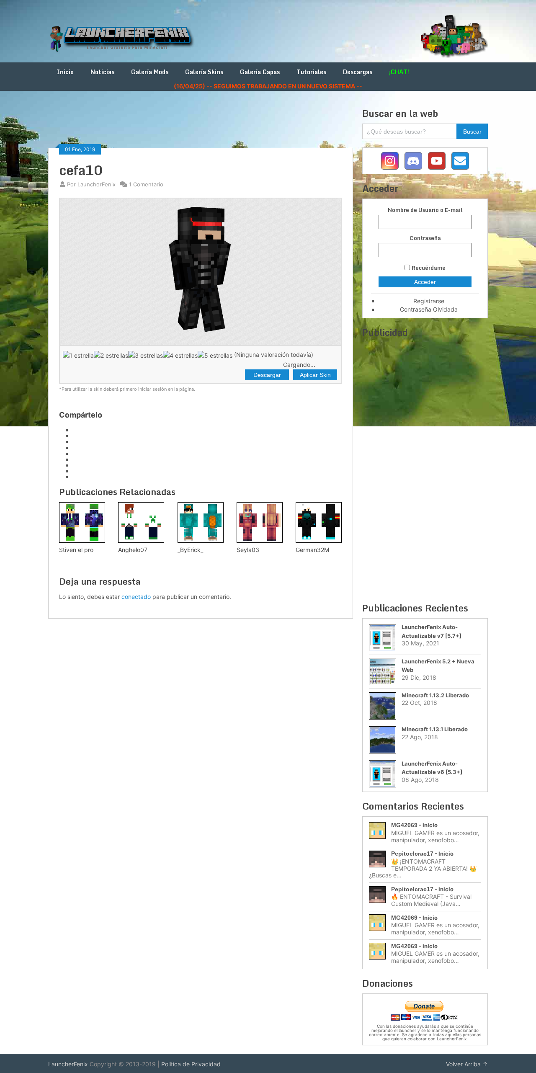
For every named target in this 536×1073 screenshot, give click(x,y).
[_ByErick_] (201, 522)
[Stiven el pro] (82, 522)
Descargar (267, 374)
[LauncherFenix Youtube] (436, 160)
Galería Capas (260, 72)
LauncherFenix (68, 1064)
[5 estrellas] (215, 355)
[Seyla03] (260, 522)
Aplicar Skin (315, 374)
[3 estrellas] (145, 355)
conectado (136, 596)
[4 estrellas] (180, 355)
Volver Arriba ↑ (467, 1064)
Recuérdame (429, 267)
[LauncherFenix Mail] (460, 160)
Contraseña (425, 238)
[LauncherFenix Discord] (413, 160)
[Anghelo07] (141, 522)
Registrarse (428, 300)
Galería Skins (204, 72)
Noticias (102, 72)
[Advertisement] (200, 126)
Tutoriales (311, 72)
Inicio (65, 72)
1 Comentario (146, 184)
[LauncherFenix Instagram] (389, 160)
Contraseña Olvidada (429, 309)
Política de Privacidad (191, 1064)
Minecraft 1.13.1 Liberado (435, 729)
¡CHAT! (399, 72)
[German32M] (319, 522)
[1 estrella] (78, 355)
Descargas (357, 72)
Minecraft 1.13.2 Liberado (435, 695)
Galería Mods (149, 72)
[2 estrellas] (111, 355)
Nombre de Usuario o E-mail (425, 210)
